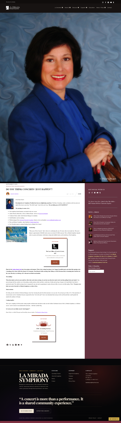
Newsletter (10, 186)
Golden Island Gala (34, 222)
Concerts (58, 7)
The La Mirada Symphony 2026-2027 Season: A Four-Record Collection (104, 229)
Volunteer (71, 376)
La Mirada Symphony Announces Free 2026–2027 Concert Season (104, 235)
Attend (67, 7)
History (53, 378)
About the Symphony (56, 376)
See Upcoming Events (26, 410)
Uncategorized (19, 186)
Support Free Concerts (42, 410)
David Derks (14, 194)
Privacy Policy (72, 381)
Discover (74, 7)
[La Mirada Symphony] (13, 9)
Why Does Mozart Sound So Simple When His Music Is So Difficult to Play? (105, 216)
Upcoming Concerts (56, 373)
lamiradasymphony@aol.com (92, 382)
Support (83, 7)
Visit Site (55, 262)
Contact (109, 7)
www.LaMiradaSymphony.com (54, 220)
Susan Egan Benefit (43, 213)
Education (92, 7)
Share (79, 193)
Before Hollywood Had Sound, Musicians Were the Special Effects (105, 242)
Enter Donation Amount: (94, 268)
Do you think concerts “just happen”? (29, 189)
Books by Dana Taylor (42, 312)
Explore (109, 203)
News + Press (100, 7)
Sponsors (71, 378)
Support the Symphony (74, 373)
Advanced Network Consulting (26, 220)
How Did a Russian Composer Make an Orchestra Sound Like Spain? (104, 223)
